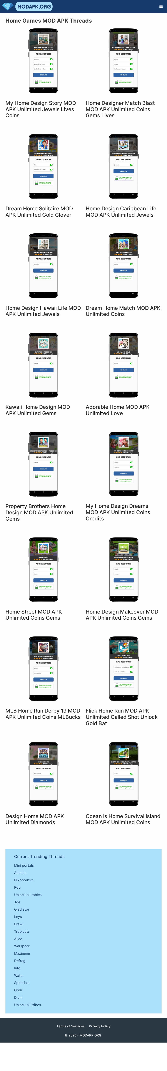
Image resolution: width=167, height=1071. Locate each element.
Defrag (19, 961)
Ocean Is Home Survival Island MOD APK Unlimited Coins (123, 819)
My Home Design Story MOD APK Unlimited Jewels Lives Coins (40, 109)
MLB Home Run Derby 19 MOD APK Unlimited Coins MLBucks (43, 714)
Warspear (22, 946)
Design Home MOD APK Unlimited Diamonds (34, 819)
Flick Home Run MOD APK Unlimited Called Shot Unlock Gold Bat (122, 717)
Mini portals (24, 865)
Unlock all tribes (27, 1005)
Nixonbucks (23, 880)
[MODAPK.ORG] (27, 6)
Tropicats (22, 931)
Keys (18, 916)
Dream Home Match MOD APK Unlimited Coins (123, 311)
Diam (18, 997)
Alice (18, 939)
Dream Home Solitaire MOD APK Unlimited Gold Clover (39, 211)
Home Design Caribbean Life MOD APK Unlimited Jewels (121, 211)
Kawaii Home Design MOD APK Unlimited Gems (37, 410)
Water (19, 975)
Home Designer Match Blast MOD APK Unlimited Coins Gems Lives (120, 109)
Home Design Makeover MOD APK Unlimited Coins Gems (122, 615)
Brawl (18, 924)
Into (17, 968)
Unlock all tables (28, 895)
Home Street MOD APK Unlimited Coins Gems (33, 615)
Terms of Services (71, 1026)
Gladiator (21, 909)
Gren (18, 990)
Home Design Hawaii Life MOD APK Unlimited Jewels (43, 311)
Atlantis (20, 872)
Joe (17, 902)
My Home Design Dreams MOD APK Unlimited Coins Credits (118, 512)
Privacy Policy (99, 1026)
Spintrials (21, 982)
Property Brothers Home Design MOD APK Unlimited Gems (39, 512)
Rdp (17, 887)
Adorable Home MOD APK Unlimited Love (118, 410)
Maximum (22, 953)
